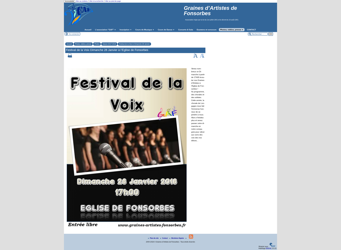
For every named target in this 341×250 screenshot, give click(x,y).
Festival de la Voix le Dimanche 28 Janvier (134, 44)
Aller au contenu (82, 1)
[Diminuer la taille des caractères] (202, 57)
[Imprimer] (70, 57)
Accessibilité (69, 1)
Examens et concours (206, 30)
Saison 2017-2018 (109, 44)
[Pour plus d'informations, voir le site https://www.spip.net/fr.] (272, 246)
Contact (165, 238)
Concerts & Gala (185, 30)
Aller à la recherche (96, 1)
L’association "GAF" (105, 30)
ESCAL (268, 248)
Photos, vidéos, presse (231, 30)
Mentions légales (177, 238)
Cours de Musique (144, 30)
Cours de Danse (166, 30)
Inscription (126, 30)
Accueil (88, 30)
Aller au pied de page (113, 1)
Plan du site (154, 238)
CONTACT (251, 30)
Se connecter (74, 34)
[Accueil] (79, 26)
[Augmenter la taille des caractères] (195, 57)
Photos (97, 44)
